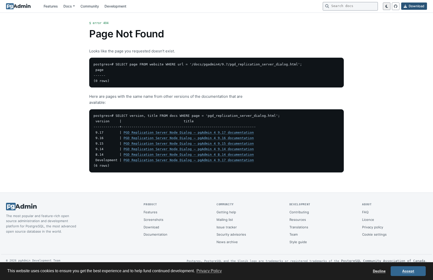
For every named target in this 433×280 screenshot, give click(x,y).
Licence (368, 220)
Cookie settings (374, 234)
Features (51, 6)
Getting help (226, 212)
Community (89, 6)
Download (151, 227)
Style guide (298, 242)
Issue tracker (226, 227)
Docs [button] (67, 6)
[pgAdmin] (18, 6)
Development (115, 6)
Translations (298, 227)
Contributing (299, 212)
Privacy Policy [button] (209, 271)
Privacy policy (372, 227)
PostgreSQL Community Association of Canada (383, 261)
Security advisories (231, 234)
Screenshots (153, 220)
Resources (297, 220)
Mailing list (224, 220)
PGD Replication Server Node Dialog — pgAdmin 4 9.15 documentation (189, 143)
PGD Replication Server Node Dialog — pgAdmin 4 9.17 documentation (189, 132)
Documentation (155, 234)
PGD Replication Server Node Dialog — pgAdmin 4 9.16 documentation (189, 138)
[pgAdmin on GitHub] (395, 6)
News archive (227, 242)
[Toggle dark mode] (386, 6)
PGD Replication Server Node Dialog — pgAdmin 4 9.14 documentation (189, 149)
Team (293, 234)
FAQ (365, 212)
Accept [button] (408, 271)
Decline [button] (379, 271)
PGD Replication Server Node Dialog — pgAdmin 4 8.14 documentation (189, 154)
